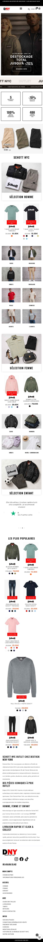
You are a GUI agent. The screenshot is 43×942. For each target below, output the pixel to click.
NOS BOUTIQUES (8, 920)
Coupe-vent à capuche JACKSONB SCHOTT (31, 742)
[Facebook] (22, 859)
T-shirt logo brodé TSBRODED (31, 568)
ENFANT (5, 891)
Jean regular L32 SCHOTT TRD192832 (12, 605)
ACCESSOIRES (7, 893)
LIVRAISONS (7, 904)
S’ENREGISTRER (8, 875)
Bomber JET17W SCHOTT (31, 400)
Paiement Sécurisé (10, 924)
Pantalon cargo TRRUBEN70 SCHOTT (31, 230)
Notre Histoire (8, 934)
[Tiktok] (27, 859)
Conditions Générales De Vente (15, 922)
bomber (33, 814)
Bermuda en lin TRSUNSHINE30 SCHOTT (12, 229)
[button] (2, 138)
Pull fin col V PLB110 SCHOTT (21, 704)
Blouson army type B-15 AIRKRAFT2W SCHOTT (12, 400)
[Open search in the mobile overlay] (29, 9)
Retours (6, 909)
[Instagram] (16, 859)
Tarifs (5, 906)
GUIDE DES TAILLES (9, 901)
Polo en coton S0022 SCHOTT (30, 605)
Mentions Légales (9, 929)
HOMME (5, 886)
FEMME (5, 888)
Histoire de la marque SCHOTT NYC (16, 931)
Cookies (6, 927)
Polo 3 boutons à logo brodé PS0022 (12, 642)
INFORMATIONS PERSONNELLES (13, 877)
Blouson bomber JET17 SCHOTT (12, 567)
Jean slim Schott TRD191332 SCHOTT (12, 741)
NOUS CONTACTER (9, 911)
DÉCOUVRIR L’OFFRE (21, 69)
